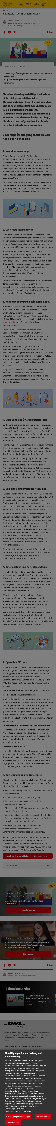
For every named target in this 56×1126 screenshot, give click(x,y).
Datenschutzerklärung (14, 1111)
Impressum (27, 1111)
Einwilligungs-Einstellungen (18, 1117)
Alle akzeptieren (13, 1123)
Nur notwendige (42, 1117)
